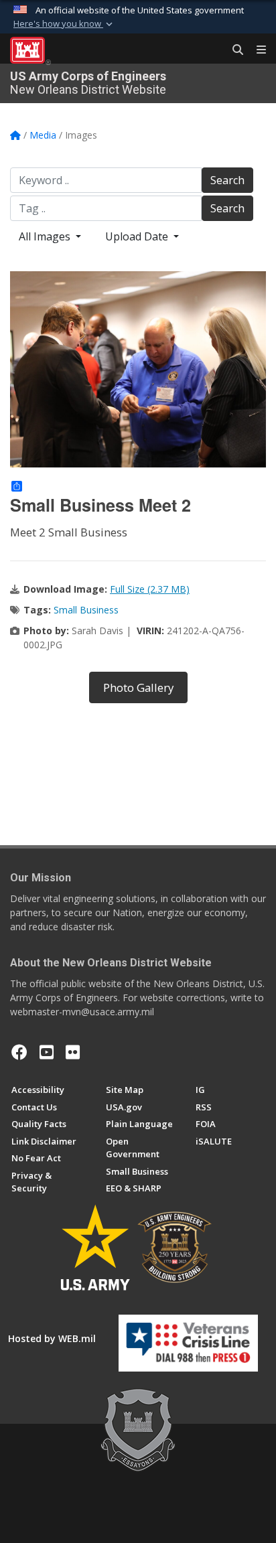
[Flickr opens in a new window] (73, 1052)
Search (227, 180)
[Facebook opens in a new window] (19, 1052)
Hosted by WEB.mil (52, 1338)
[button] (64, 24)
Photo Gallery (138, 687)
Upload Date (138, 236)
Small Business (86, 609)
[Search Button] (233, 50)
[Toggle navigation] (256, 50)
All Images (46, 236)
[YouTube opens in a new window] (47, 1052)
